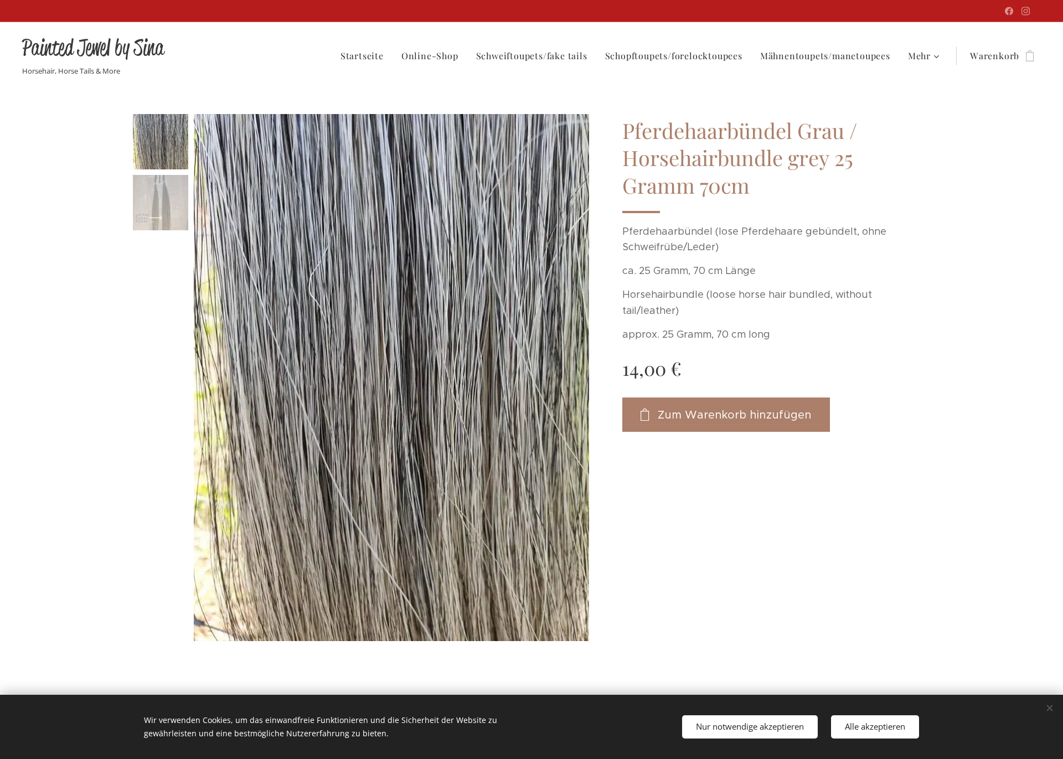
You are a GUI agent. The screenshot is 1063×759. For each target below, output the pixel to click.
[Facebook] (1009, 11)
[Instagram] (1026, 11)
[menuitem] (365, 56)
